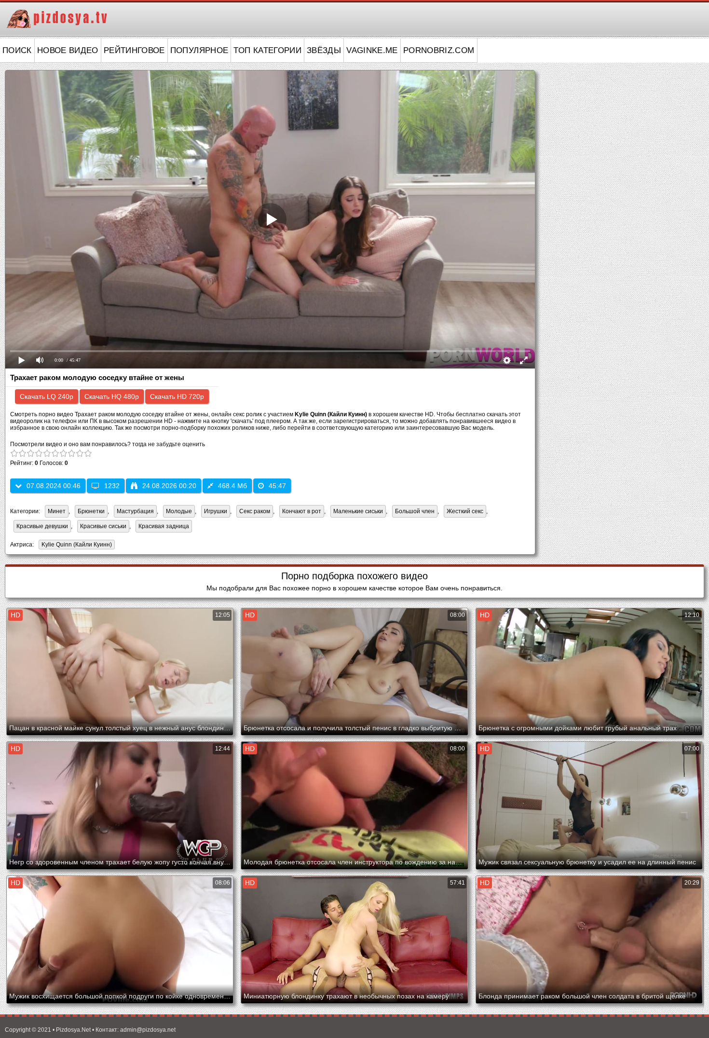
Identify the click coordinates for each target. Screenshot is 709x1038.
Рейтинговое (134, 50)
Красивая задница (163, 526)
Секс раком (254, 511)
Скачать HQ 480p (111, 396)
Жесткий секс (465, 511)
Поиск (17, 50)
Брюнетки (91, 511)
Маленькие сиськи (358, 511)
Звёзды (324, 50)
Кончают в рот (301, 511)
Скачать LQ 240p (46, 396)
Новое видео (67, 50)
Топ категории (267, 50)
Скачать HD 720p (177, 396)
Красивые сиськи (103, 526)
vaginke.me (372, 50)
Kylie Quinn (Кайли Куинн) (75, 545)
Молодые (179, 511)
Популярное (199, 50)
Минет (57, 511)
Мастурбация (135, 511)
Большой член (415, 511)
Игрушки (215, 511)
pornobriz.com (439, 50)
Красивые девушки (42, 526)
